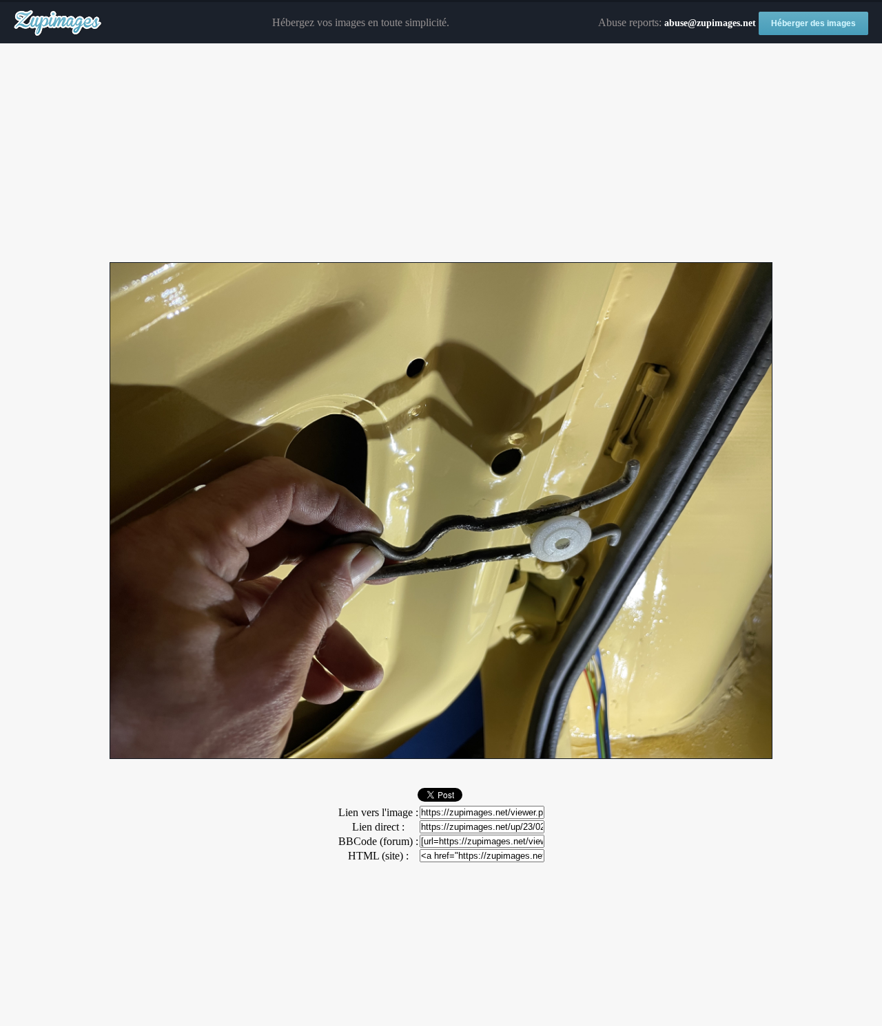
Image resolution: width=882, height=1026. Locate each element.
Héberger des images (813, 23)
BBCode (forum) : (378, 841)
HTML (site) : (378, 856)
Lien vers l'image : (378, 812)
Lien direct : (378, 827)
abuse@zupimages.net (710, 23)
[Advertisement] (441, 153)
